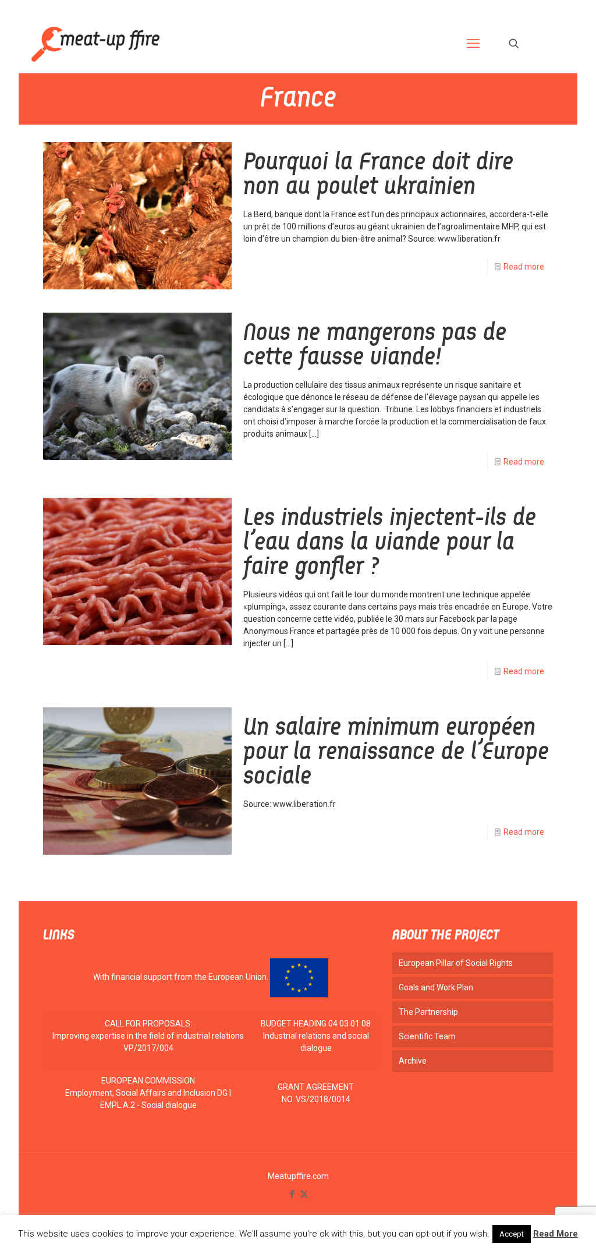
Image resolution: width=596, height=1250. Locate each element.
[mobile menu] (473, 44)
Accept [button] (511, 1234)
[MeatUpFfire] (95, 44)
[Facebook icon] (292, 1194)
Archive (413, 1060)
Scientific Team (427, 1036)
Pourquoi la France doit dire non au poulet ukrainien (378, 175)
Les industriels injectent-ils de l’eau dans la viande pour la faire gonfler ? (389, 543)
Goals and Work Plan (436, 987)
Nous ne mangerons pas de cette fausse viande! (374, 345)
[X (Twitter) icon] (304, 1194)
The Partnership (428, 1012)
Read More (555, 1233)
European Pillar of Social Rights (456, 963)
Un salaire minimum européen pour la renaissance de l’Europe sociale (396, 752)
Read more (523, 266)
